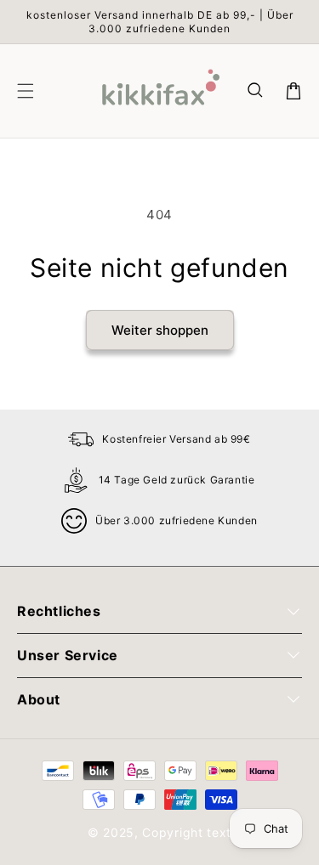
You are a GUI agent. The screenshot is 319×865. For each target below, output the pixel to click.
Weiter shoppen (159, 330)
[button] (256, 90)
